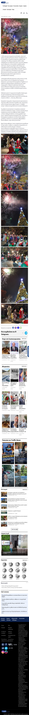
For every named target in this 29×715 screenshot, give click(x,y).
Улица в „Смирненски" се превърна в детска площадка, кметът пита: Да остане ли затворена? (8, 479)
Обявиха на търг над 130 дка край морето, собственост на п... (14, 612)
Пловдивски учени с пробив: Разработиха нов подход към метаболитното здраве (23, 356)
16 (16, 495)
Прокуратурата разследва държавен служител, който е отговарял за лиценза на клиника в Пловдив (15, 407)
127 (16, 501)
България (10, 6)
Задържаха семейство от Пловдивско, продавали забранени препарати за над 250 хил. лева (17, 494)
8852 (12, 388)
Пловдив (5, 6)
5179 (17, 433)
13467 (10, 462)
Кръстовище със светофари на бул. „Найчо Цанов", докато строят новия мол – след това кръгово (5, 384)
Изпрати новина (28, 351)
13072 (18, 410)
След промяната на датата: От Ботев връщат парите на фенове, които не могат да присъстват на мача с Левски (17, 500)
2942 (20, 434)
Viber (16, 328)
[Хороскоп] (14, 579)
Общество (14, 618)
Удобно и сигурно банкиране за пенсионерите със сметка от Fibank (17, 517)
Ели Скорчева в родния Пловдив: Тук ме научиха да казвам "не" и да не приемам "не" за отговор (22, 430)
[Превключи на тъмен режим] (27, 13)
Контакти (3, 635)
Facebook (13, 328)
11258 (10, 485)
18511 (9, 554)
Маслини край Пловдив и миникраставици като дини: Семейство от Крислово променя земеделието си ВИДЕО (21, 478)
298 (16, 513)
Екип (9, 625)
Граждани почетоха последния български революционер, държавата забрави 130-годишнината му (6, 407)
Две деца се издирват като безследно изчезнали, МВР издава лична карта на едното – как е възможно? (14, 384)
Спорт (4, 9)
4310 (12, 361)
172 (16, 519)
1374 (26, 359)
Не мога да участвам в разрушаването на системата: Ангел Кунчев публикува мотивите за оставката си (15, 430)
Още (13, 9)
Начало (3, 618)
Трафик (3, 620)
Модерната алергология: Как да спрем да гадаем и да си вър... (13, 552)
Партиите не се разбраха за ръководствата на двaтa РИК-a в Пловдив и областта (6, 356)
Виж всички (24, 338)
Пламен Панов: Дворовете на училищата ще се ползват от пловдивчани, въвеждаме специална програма (22, 407)
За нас (2, 625)
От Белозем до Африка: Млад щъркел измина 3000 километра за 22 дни (17, 505)
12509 (4, 388)
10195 (23, 462)
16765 (23, 485)
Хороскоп (4, 560)
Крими (25, 6)
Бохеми (8, 620)
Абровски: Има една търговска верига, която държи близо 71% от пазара (14, 356)
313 (9, 433)
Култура (9, 9)
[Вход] (21, 13)
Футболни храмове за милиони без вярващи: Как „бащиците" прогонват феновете (22, 384)
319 (9, 359)
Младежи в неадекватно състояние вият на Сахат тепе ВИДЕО (14, 596)
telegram (18, 328)
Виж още (14, 529)
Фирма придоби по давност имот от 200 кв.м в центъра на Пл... (14, 608)
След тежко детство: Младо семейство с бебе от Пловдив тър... (13, 604)
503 (16, 507)
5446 (20, 388)
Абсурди (14, 620)
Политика (16, 6)
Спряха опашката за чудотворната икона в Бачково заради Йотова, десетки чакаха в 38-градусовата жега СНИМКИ (20, 456)
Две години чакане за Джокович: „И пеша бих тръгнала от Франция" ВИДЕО (8, 458)
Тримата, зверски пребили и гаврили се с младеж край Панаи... (14, 600)
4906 (9, 410)
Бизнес (21, 6)
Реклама (3, 627)
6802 (20, 412)
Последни (4, 489)
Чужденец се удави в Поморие (14, 511)
